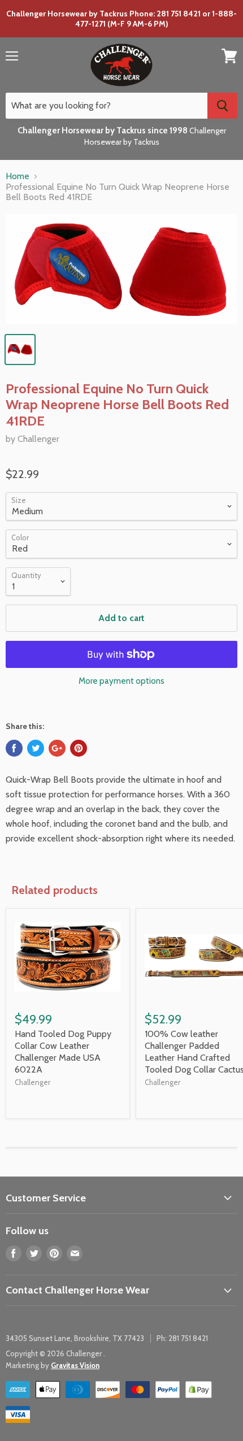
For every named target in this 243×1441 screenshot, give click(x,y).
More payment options (121, 681)
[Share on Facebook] (14, 748)
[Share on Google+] (57, 748)
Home (17, 176)
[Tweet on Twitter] (35, 748)
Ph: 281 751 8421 (182, 1338)
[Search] (222, 106)
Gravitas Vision (75, 1365)
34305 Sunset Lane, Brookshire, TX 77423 (75, 1338)
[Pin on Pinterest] (78, 748)
